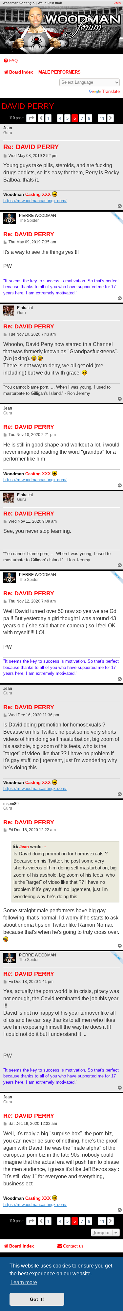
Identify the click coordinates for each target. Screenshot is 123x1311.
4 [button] (60, 118)
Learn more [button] (23, 1282)
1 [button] (48, 118)
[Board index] (61, 30)
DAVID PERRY (28, 106)
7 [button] (82, 118)
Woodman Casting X (19, 3)
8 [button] (89, 118)
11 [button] (102, 118)
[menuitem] (10, 60)
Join (117, 3)
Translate (111, 91)
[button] (31, 118)
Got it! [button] (37, 1299)
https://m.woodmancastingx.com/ (35, 200)
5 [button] (67, 118)
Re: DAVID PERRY (31, 146)
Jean (24, 846)
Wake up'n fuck (50, 3)
